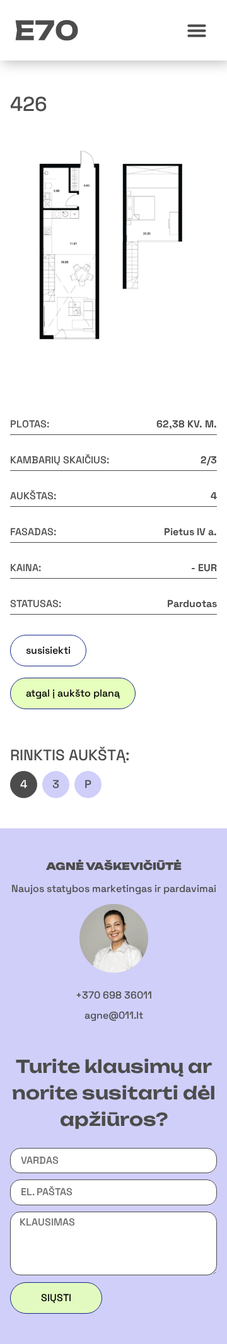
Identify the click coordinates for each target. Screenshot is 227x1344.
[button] (197, 30)
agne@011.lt (113, 1015)
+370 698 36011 (114, 995)
